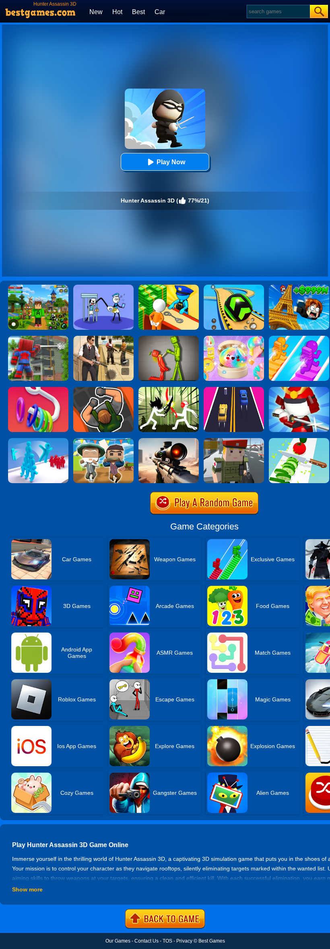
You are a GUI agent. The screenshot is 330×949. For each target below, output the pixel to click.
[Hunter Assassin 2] (103, 390)
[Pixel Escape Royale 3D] (103, 441)
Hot (117, 11)
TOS (167, 941)
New (96, 11)
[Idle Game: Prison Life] (168, 287)
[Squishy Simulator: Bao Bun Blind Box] (234, 338)
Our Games (117, 941)
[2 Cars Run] (234, 390)
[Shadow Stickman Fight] (168, 390)
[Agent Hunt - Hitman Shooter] (103, 338)
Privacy (184, 941)
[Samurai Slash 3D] (299, 390)
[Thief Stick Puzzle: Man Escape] (103, 287)
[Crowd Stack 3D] (38, 441)
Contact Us (146, 941)
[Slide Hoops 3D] (38, 390)
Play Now (171, 162)
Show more (27, 889)
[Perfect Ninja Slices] (299, 441)
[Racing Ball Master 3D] (234, 287)
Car (160, 11)
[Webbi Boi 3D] (38, 338)
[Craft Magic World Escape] (38, 287)
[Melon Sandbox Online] (168, 338)
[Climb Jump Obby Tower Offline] (299, 287)
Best (138, 11)
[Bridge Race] (299, 338)
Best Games (211, 941)
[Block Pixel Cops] (234, 441)
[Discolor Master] (168, 441)
